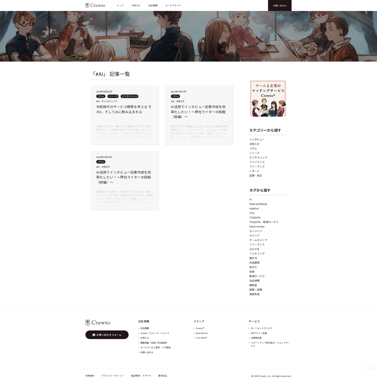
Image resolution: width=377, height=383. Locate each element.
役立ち (253, 267)
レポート (254, 171)
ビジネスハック (258, 157)
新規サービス (257, 276)
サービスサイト (173, 5)
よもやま (254, 249)
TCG (251, 213)
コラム (253, 148)
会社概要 (152, 5)
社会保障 (254, 280)
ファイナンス (257, 162)
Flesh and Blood (258, 204)
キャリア (254, 235)
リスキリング (257, 253)
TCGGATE (255, 217)
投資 (251, 271)
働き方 (253, 258)
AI (250, 199)
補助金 (253, 285)
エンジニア (255, 231)
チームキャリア (258, 240)
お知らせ (136, 5)
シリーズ (254, 153)
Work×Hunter (257, 226)
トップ (120, 5)
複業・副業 (255, 289)
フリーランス (257, 166)
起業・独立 (255, 175)
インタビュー (257, 139)
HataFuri (254, 208)
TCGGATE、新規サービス (263, 222)
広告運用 (254, 262)
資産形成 (254, 294)
